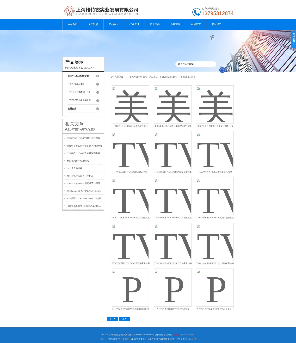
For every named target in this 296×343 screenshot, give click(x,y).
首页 (145, 77)
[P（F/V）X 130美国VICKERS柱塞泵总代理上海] (215, 283)
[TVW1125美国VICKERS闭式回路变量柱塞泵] (131, 192)
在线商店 (175, 24)
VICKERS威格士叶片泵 (80, 92)
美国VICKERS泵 (76, 84)
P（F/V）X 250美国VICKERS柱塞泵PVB (130, 309)
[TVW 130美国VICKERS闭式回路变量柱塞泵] (215, 238)
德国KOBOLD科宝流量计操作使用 (83, 138)
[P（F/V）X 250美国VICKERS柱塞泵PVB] (131, 283)
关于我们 (93, 24)
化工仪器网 (152, 339)
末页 (124, 319)
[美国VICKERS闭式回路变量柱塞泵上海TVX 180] (215, 100)
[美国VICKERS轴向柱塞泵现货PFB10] (131, 100)
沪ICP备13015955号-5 (186, 339)
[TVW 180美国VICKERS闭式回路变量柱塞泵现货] (173, 238)
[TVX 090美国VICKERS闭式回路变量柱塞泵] (173, 146)
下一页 (112, 319)
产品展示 (114, 24)
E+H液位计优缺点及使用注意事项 (83, 153)
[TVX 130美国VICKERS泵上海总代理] (131, 146)
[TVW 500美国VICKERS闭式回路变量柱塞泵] (173, 192)
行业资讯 (134, 24)
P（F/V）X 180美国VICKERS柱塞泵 (173, 309)
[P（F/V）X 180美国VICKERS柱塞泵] (173, 283)
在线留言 (196, 24)
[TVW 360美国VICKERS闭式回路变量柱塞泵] (215, 192)
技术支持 (155, 24)
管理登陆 (163, 339)
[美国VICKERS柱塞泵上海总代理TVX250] (173, 100)
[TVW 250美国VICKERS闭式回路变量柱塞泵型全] (131, 238)
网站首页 (72, 24)
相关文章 (74, 123)
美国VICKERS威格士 (169, 77)
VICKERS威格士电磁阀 (80, 100)
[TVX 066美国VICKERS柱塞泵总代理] (215, 146)
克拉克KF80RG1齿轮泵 (78, 161)
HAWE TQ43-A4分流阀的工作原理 (83, 183)
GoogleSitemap (187, 334)
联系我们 (216, 24)
